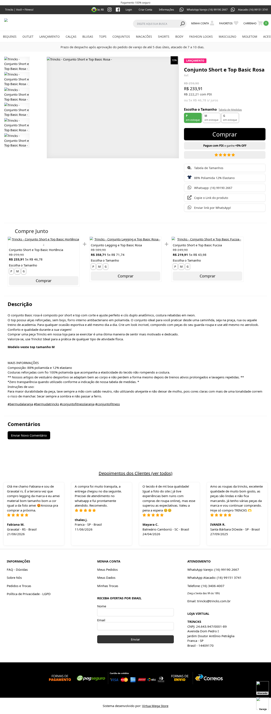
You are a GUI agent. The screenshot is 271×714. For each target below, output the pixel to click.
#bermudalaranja (20, 404)
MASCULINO (227, 36)
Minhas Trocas (107, 586)
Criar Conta (145, 9)
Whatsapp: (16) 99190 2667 (213, 188)
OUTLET (27, 36)
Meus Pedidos (107, 569)
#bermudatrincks (46, 404)
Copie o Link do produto (211, 198)
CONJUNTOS (121, 36)
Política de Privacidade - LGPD (29, 594)
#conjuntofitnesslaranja (77, 404)
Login (129, 9)
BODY (179, 36)
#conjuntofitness (107, 404)
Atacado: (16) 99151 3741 (253, 9)
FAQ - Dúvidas (17, 569)
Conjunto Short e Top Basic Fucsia (197, 245)
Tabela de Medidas (230, 110)
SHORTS (163, 36)
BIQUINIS (10, 36)
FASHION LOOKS (201, 36)
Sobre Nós (14, 577)
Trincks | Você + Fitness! (19, 9)
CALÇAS (71, 36)
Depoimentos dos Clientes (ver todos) (135, 473)
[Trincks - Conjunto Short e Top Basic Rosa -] (17, 64)
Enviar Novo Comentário (29, 435)
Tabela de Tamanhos (208, 168)
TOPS (102, 36)
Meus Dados (106, 577)
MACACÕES (144, 36)
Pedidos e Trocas (19, 586)
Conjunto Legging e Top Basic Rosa (116, 245)
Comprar (43, 280)
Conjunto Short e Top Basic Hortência (36, 250)
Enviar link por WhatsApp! (212, 208)
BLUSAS (87, 36)
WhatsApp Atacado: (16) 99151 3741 (214, 577)
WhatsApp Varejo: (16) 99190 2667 (207, 9)
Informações (166, 9)
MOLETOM (249, 36)
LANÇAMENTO (49, 36)
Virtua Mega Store (155, 706)
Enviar (135, 639)
